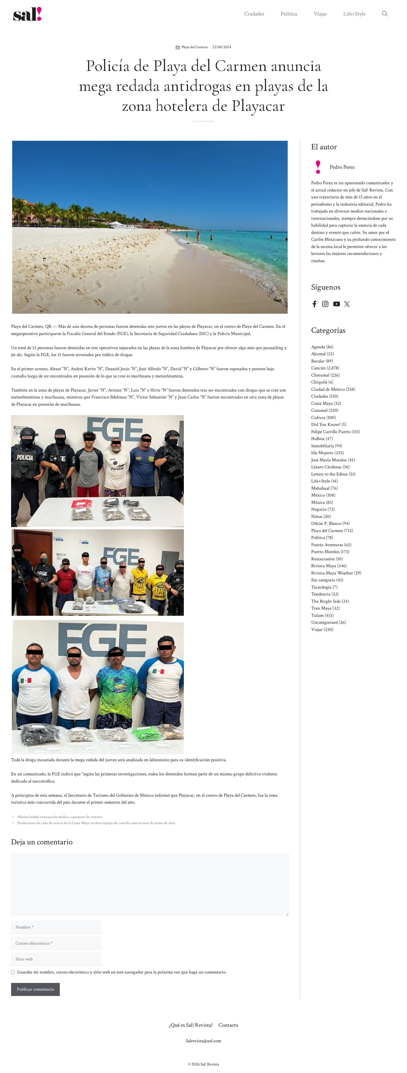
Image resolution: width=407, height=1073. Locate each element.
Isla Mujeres (322, 453)
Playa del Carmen (195, 47)
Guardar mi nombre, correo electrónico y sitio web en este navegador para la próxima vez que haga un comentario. (121, 972)
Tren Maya (321, 608)
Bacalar (317, 361)
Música (318, 502)
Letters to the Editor (329, 474)
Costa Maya (322, 403)
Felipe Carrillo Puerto (331, 432)
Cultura (318, 418)
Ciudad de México (328, 389)
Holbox (317, 439)
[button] (385, 14)
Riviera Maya (323, 566)
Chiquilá (319, 382)
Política (289, 13)
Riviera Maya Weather (332, 573)
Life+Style (354, 13)
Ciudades (254, 13)
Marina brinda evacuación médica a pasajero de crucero (59, 816)
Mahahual (320, 488)
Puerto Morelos (325, 552)
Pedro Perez (342, 167)
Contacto (228, 1025)
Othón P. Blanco (326, 523)
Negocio (318, 509)
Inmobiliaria (322, 446)
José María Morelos (329, 460)
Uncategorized (324, 622)
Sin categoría (323, 580)
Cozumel (319, 410)
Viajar (320, 13)
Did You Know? (326, 424)
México (318, 495)
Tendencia (320, 594)
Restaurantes (323, 559)
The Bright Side (326, 601)
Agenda (318, 347)
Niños (316, 516)
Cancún (318, 368)
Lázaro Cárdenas (326, 467)
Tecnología (321, 587)
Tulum (317, 615)
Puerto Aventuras (327, 545)
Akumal (318, 354)
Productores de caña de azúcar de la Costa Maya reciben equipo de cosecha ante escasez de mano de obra (96, 823)
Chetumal (320, 375)
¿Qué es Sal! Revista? (191, 1025)
